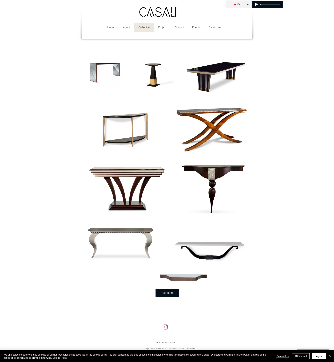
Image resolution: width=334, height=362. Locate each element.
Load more (167, 293)
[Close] (330, 356)
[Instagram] (165, 327)
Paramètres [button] (282, 356)
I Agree (319, 356)
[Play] (256, 4)
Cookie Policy (60, 357)
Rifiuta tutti (301, 356)
